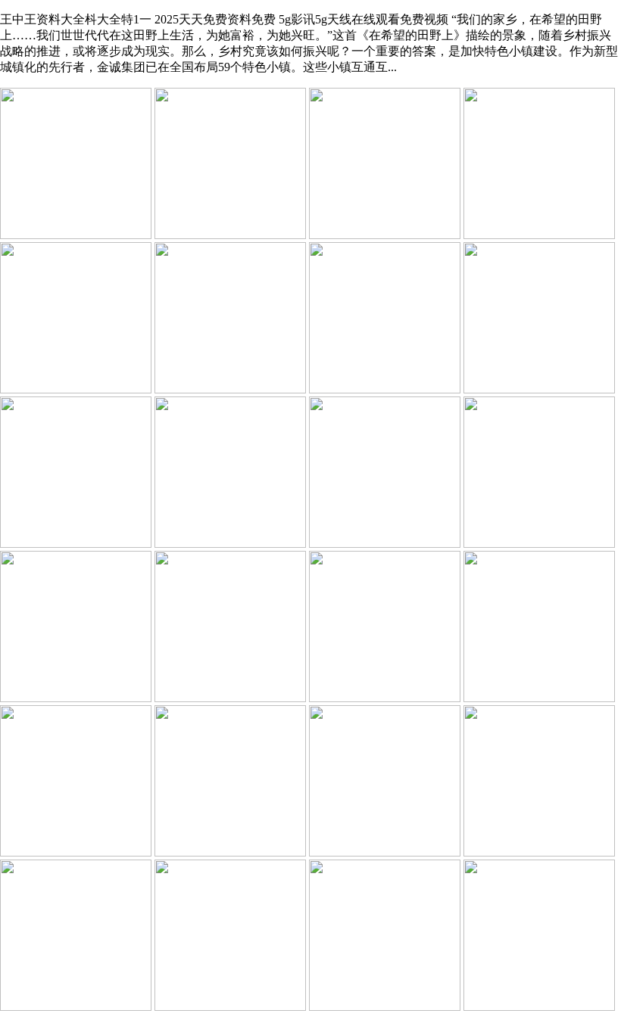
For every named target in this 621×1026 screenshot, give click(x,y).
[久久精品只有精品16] (384, 543)
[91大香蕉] (539, 543)
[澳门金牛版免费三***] (539, 1006)
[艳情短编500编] (75, 543)
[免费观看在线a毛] (75, 698)
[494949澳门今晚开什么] (75, 235)
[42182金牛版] (539, 235)
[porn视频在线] (539, 389)
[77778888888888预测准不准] (230, 543)
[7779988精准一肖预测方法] (539, 698)
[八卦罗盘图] (539, 852)
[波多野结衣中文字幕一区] (75, 1006)
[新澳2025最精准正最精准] (230, 389)
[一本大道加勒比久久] (230, 235)
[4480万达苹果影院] (75, 389)
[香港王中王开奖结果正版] (230, 1006)
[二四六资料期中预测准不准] (384, 389)
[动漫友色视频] (384, 698)
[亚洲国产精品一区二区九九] (230, 698)
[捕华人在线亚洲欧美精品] (75, 852)
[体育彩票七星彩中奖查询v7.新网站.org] (384, 852)
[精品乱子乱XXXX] (230, 852)
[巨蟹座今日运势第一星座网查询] (384, 235)
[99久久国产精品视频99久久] (384, 1006)
